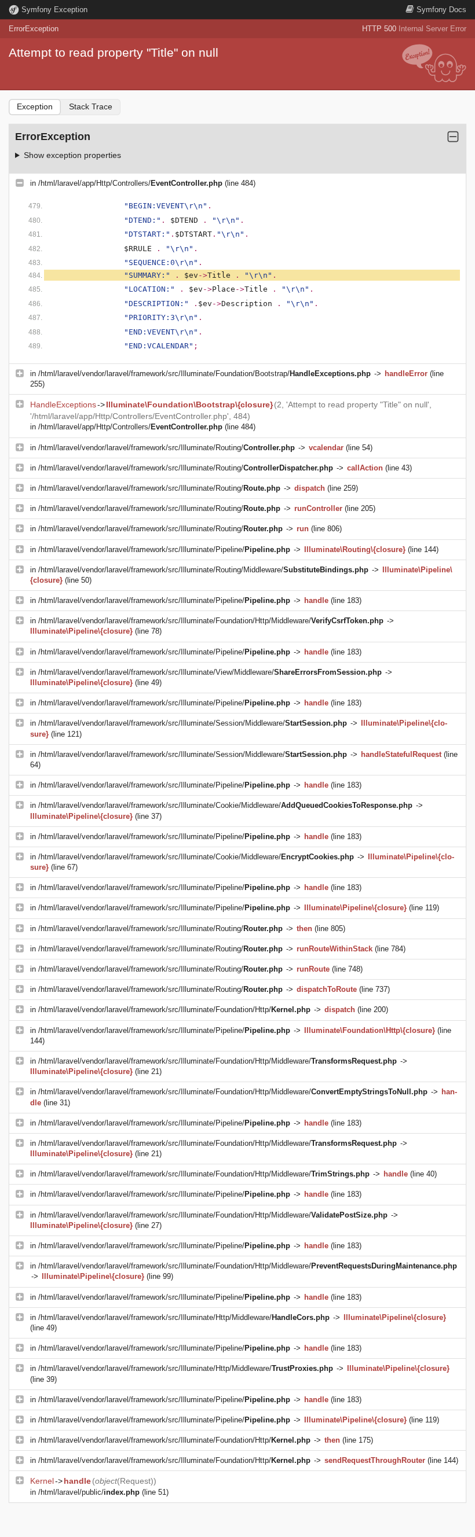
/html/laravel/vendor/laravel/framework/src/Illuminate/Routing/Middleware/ (203, 569)
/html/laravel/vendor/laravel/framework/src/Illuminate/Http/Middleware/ (184, 1317)
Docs (441, 9)
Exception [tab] (35, 106)
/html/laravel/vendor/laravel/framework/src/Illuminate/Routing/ (166, 447)
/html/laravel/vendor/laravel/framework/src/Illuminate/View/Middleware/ (210, 672)
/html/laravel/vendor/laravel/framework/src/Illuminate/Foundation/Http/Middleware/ (210, 620)
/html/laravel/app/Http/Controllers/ (130, 183)
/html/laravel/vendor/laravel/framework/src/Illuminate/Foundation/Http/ (174, 1009)
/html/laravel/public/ (89, 1492)
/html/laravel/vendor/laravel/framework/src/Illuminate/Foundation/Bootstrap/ (204, 373)
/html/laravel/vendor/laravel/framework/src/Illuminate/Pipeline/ (164, 549)
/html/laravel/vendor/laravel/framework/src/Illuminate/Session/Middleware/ (192, 723)
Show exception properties (72, 155)
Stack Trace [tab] (90, 106)
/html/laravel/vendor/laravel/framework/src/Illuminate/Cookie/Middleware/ (225, 805)
